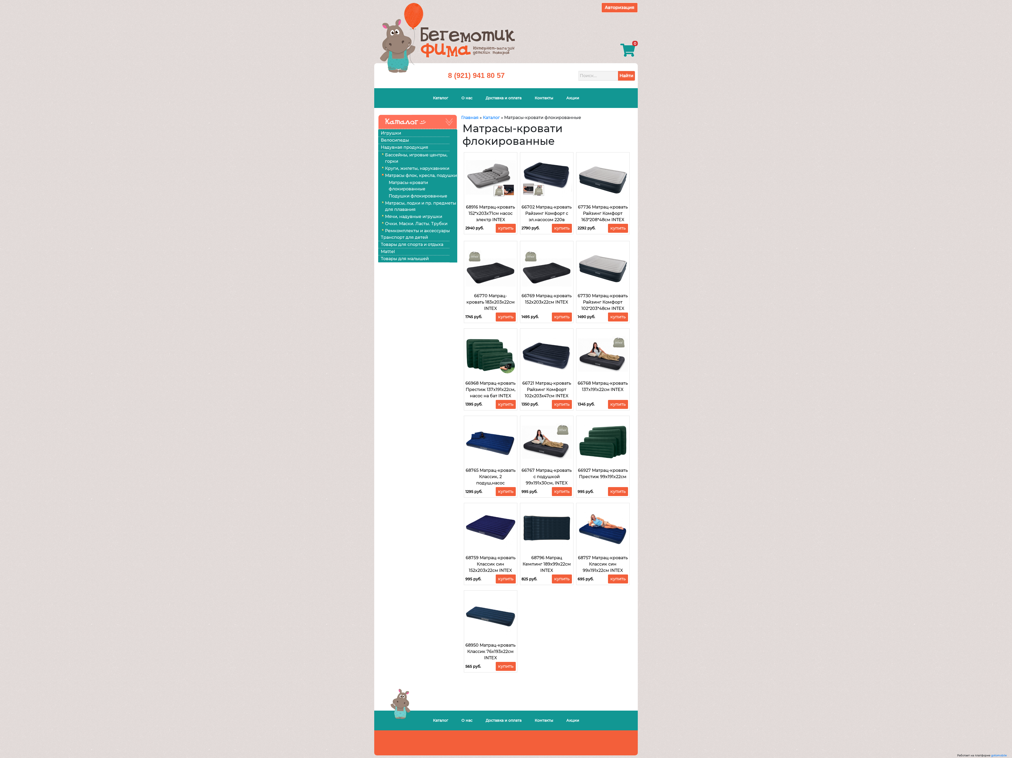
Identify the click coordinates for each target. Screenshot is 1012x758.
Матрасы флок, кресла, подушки (421, 175)
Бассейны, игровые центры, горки (416, 158)
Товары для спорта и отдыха (412, 244)
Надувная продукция (404, 147)
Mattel (388, 251)
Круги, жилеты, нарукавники (417, 168)
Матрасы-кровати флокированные (408, 185)
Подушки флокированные (418, 196)
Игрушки (391, 133)
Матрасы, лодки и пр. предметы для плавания (420, 206)
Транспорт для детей (404, 237)
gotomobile (999, 755)
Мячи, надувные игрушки (413, 216)
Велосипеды (395, 140)
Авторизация (619, 7)
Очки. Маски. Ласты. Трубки (416, 223)
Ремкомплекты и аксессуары (417, 230)
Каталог (491, 117)
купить (505, 228)
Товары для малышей (405, 258)
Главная (470, 117)
